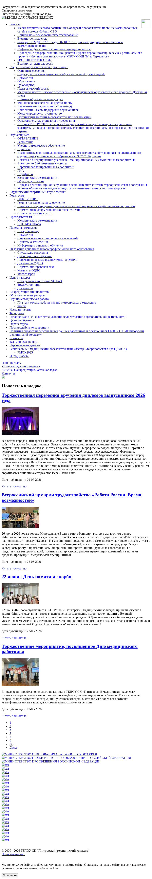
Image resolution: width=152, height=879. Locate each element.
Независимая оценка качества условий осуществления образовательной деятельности (67, 316)
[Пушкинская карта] (5, 800)
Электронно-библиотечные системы (42, 163)
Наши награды (12, 362)
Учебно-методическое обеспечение (41, 145)
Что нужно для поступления (21, 366)
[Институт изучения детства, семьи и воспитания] (5, 825)
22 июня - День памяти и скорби (36, 576)
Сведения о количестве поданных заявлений (47, 238)
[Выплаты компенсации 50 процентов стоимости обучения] (5, 797)
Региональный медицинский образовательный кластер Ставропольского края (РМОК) (68, 349)
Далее (13, 747)
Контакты (16, 338)
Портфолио (25, 174)
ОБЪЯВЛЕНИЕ (27, 138)
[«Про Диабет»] (5, 829)
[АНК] (5, 815)
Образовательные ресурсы (27, 295)
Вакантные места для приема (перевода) (44, 106)
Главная (15, 24)
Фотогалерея (26, 274)
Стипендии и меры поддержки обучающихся (47, 110)
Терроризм (17, 313)
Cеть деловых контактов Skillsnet (39, 281)
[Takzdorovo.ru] (5, 832)
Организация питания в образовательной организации (54, 117)
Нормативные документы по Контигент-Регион (49, 209)
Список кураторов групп (34, 213)
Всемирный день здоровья (35, 63)
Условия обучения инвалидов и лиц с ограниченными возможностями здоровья (71, 188)
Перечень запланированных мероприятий (45, 167)
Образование (26, 81)
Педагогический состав (33, 88)
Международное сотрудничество (39, 113)
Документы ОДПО (30, 263)
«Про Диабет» (19, 356)
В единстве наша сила (32, 38)
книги (21, 306)
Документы (25, 77)
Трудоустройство (28, 284)
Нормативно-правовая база (35, 266)
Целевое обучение (22, 320)
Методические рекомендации (37, 177)
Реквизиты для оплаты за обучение (41, 202)
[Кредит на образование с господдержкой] (5, 768)
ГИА (20, 170)
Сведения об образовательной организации (39, 67)
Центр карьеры (20, 277)
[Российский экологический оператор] (5, 840)
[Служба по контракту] (5, 811)
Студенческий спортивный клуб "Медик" (38, 192)
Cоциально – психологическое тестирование (47, 35)
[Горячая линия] (5, 807)
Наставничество (20, 309)
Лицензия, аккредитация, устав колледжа (29, 370)
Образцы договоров (30, 181)
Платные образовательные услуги (40, 99)
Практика (23, 149)
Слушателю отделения (32, 252)
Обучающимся (19, 135)
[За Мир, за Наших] (5, 804)
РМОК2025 (25, 352)
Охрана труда (19, 324)
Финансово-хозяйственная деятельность (44, 102)
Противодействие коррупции (29, 327)
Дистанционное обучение (34, 256)
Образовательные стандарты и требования (46, 120)
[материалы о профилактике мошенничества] (5, 822)
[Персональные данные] (5, 836)
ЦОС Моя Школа (29, 224)
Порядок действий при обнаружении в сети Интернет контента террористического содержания (82, 184)
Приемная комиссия (23, 227)
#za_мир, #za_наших (23, 341)
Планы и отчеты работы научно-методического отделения (56, 302)
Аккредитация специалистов (29, 291)
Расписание (25, 142)
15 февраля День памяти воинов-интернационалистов (54, 49)
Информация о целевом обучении (40, 245)
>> (11, 744)
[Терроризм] (5, 818)
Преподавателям (21, 217)
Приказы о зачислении (32, 242)
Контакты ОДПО (29, 270)
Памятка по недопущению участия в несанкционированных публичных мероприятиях (76, 159)
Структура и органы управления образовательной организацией (61, 74)
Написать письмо (13, 854)
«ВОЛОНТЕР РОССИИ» (34, 60)
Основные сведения (31, 70)
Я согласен (10, 875)
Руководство (25, 85)
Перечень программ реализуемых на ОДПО (47, 259)
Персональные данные (25, 345)
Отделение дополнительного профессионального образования (52, 249)
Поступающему (28, 231)
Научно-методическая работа (29, 299)
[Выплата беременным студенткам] (5, 793)
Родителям (17, 195)
